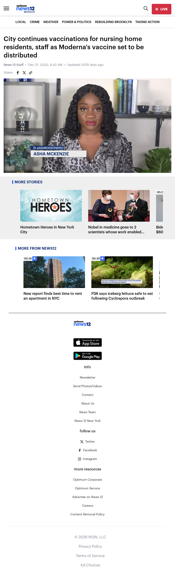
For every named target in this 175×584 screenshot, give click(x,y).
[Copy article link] (30, 73)
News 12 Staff (13, 65)
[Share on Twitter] (24, 73)
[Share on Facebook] (18, 73)
